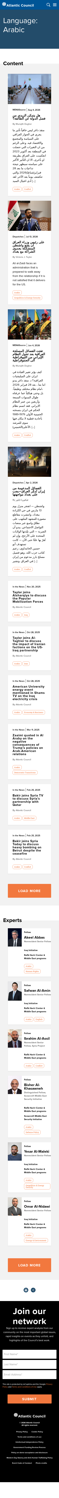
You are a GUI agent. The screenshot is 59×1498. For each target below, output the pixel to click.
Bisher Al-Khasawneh (33, 1086)
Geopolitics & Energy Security (27, 297)
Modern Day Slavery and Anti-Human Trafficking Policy (30, 1457)
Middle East (29, 818)
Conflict (27, 189)
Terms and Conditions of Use (24, 1387)
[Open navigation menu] (54, 4)
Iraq (26, 615)
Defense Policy (32, 1132)
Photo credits (41, 1463)
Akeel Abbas (34, 937)
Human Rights (32, 971)
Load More (29, 890)
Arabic (17, 189)
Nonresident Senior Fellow (37, 941)
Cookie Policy (37, 1431)
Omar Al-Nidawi (37, 1206)
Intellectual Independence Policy (29, 1442)
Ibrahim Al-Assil (37, 1038)
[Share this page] (33, 1290)
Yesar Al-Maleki (36, 1151)
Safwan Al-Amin (37, 990)
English (39, 1019)
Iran (26, 663)
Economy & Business (33, 712)
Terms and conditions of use (29, 1436)
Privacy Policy (22, 1431)
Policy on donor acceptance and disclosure (29, 1452)
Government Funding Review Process (29, 1447)
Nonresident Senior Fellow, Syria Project (34, 1044)
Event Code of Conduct (22, 1463)
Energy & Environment (36, 1240)
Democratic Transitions (25, 772)
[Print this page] (26, 1290)
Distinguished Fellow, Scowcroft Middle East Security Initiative (35, 1096)
